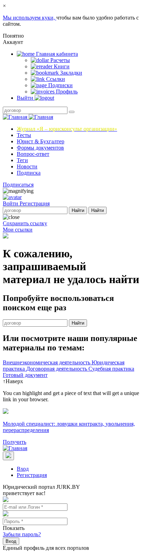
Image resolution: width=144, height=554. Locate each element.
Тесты (24, 135)
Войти (11, 203)
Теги (22, 160)
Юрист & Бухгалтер (40, 141)
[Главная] (28, 117)
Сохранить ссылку (25, 223)
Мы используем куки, (29, 18)
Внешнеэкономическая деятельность (47, 362)
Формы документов (40, 148)
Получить (14, 442)
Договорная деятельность (57, 369)
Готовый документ (25, 375)
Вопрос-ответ (33, 154)
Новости (27, 166)
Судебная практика (111, 369)
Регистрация (35, 203)
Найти (78, 210)
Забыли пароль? (22, 534)
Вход (23, 469)
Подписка (29, 173)
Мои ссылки (18, 230)
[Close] (8, 455)
